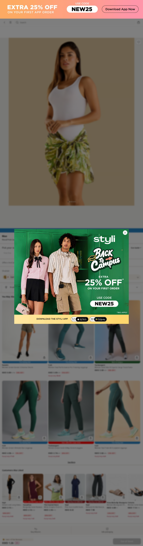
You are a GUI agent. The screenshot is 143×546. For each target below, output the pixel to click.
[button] (125, 232)
